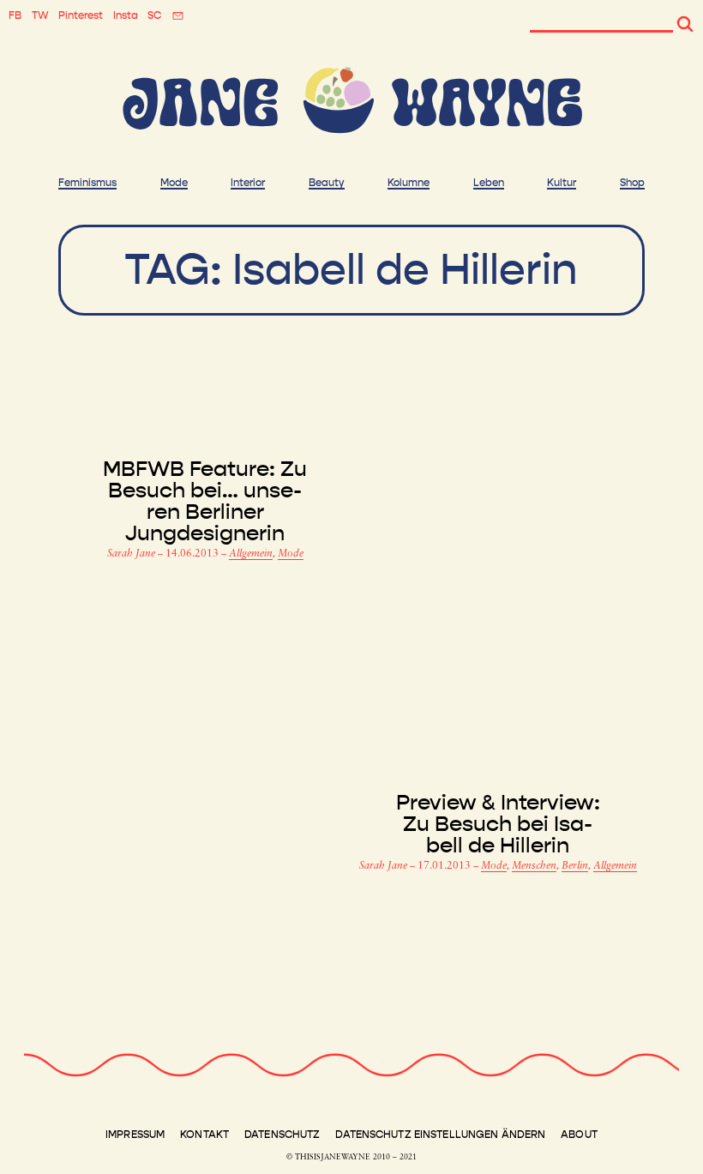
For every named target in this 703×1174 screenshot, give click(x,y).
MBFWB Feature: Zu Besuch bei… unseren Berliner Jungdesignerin (205, 502)
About (579, 1135)
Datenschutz (282, 1135)
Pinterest (80, 15)
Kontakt (204, 1135)
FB (15, 15)
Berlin (575, 866)
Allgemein (251, 554)
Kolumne (409, 183)
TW (40, 15)
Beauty (327, 183)
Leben (488, 183)
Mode (174, 183)
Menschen (534, 866)
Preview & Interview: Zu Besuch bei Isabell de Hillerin (498, 824)
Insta (125, 15)
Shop (632, 183)
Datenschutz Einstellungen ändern (440, 1135)
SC (154, 15)
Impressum (135, 1135)
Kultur (561, 183)
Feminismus (87, 183)
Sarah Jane (132, 554)
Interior (248, 183)
